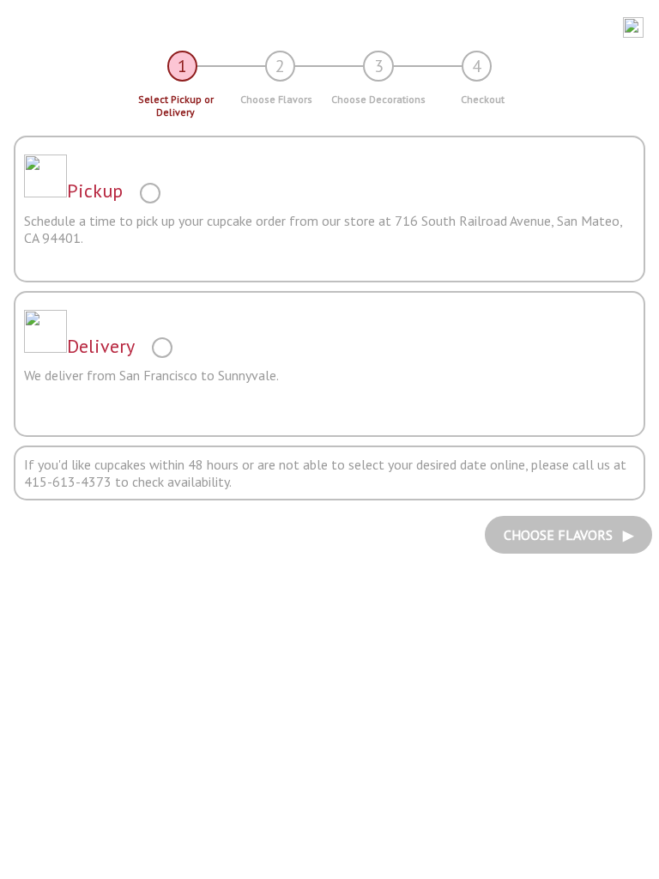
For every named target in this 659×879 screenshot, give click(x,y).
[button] (323, 27)
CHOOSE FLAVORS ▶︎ (568, 534)
